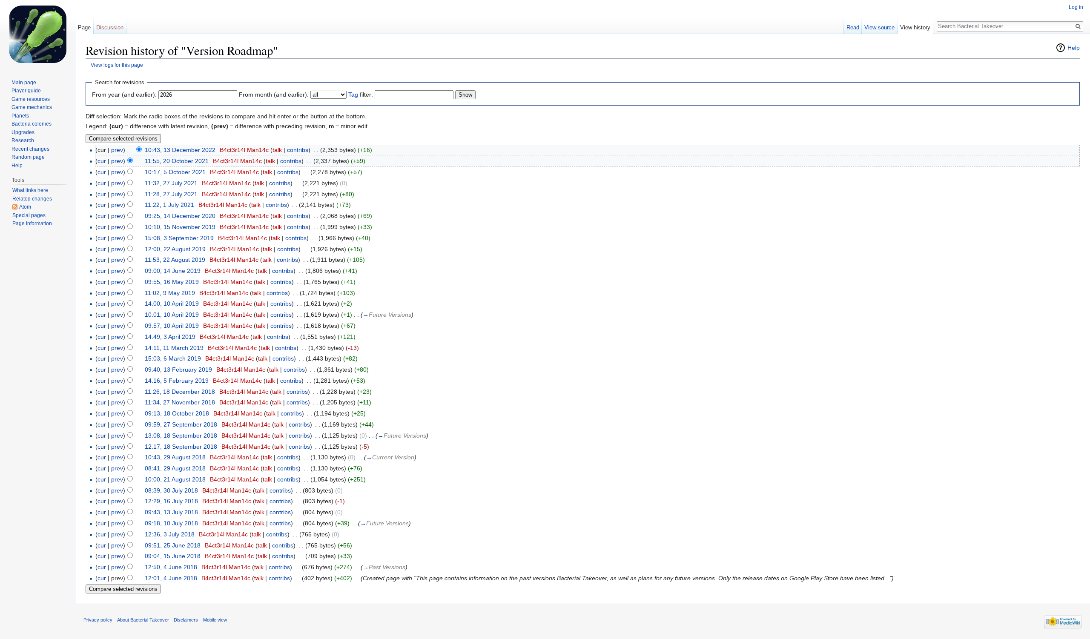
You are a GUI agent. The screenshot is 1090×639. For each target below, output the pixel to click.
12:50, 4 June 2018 (171, 567)
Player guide (26, 91)
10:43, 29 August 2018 (175, 457)
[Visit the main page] (37, 34)
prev (117, 149)
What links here (30, 190)
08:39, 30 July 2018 (171, 490)
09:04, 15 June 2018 (173, 556)
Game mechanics (31, 107)
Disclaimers (186, 619)
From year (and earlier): (124, 94)
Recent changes (30, 149)
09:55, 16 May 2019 (172, 281)
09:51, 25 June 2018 (173, 545)
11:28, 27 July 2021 (171, 194)
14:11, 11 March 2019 (174, 347)
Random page (28, 157)
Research (22, 140)
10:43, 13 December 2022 (180, 149)
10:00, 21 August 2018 (175, 479)
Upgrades (22, 132)
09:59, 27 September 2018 (181, 424)
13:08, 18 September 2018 (181, 435)
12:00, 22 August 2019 (175, 249)
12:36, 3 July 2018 (170, 534)
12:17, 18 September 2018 (181, 446)
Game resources (30, 99)
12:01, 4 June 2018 (171, 578)
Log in (1076, 7)
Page (84, 27)
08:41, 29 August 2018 (175, 468)
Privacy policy (97, 619)
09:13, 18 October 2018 (177, 413)
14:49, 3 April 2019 (170, 336)
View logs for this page (117, 65)
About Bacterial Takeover (143, 619)
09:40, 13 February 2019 (178, 369)
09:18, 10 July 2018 (171, 523)
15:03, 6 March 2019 (173, 358)
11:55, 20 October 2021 (177, 161)
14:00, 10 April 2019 (172, 303)
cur (102, 161)
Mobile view (215, 619)
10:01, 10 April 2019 (172, 314)
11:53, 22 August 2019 (175, 259)
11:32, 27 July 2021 (171, 183)
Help (1073, 47)
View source (879, 27)
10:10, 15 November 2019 (180, 227)
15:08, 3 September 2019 (179, 238)
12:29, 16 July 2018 (171, 501)
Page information (32, 223)
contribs (297, 149)
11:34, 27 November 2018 (180, 402)
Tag (353, 94)
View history (915, 27)
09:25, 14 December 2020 (180, 215)
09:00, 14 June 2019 (173, 270)
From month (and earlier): (274, 94)
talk (277, 149)
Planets (20, 116)
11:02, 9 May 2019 (170, 292)
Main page (23, 83)
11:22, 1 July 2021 (169, 204)
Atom (25, 207)
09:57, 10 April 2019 (172, 325)
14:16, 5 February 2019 (177, 380)
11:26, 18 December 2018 (180, 391)
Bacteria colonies (31, 124)
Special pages (29, 215)
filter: (360, 94)
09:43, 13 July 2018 (171, 512)
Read (852, 27)
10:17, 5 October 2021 (175, 172)
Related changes (32, 199)
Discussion (109, 27)
